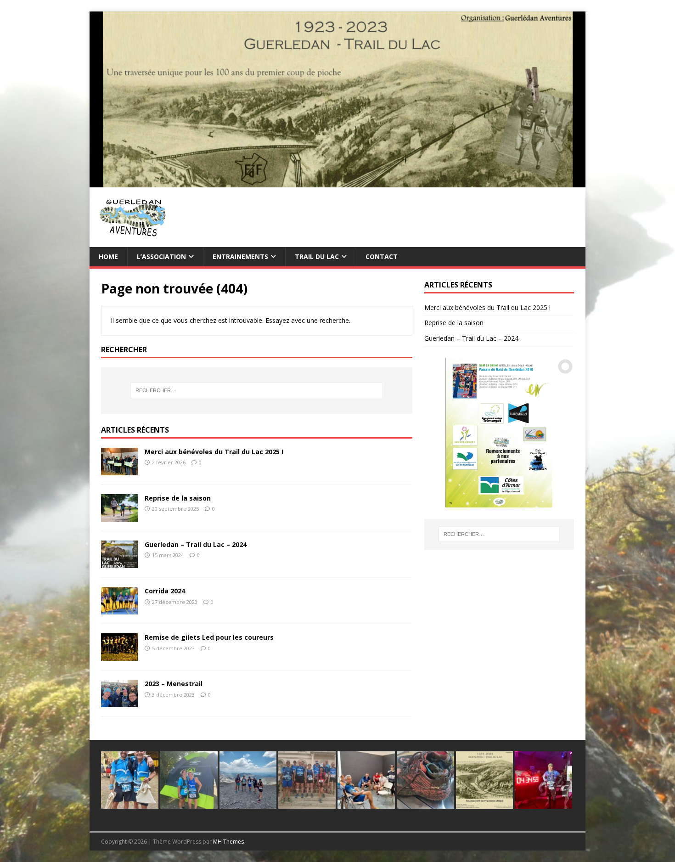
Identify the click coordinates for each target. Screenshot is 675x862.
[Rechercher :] (257, 390)
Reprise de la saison (178, 498)
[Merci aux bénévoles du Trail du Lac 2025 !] (119, 470)
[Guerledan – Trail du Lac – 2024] (119, 562)
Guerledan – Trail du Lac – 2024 (196, 544)
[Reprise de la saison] (119, 516)
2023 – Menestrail (173, 683)
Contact (382, 256)
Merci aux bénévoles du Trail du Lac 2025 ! (214, 451)
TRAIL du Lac (317, 256)
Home (108, 256)
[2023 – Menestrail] (119, 702)
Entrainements (240, 256)
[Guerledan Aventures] (337, 181)
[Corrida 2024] (119, 609)
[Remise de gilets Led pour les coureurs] (119, 655)
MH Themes (228, 841)
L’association (161, 256)
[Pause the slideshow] (546, 432)
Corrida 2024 (165, 590)
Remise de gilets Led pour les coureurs (209, 637)
